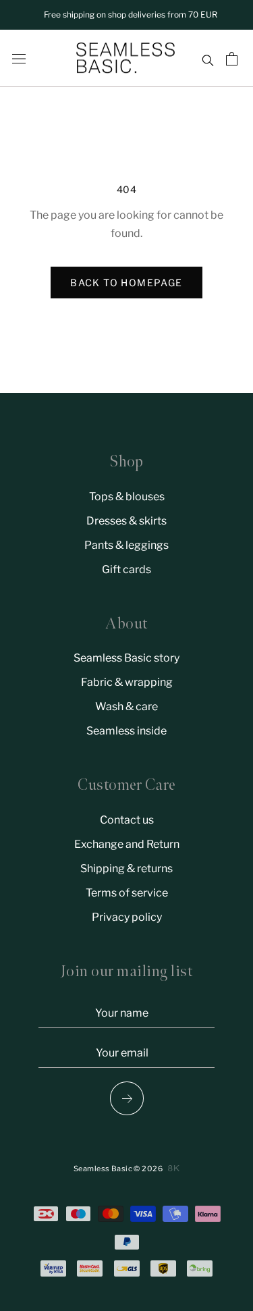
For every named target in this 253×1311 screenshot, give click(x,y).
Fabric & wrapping (127, 682)
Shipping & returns (126, 868)
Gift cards (126, 569)
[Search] (207, 58)
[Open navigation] (19, 58)
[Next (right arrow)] (126, 1098)
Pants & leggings (126, 545)
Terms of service (127, 892)
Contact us (127, 819)
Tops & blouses (127, 496)
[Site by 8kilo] (173, 1168)
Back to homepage (126, 282)
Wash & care (126, 706)
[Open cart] (233, 58)
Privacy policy (127, 917)
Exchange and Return (126, 844)
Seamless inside (126, 730)
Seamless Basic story (126, 657)
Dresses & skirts (126, 520)
